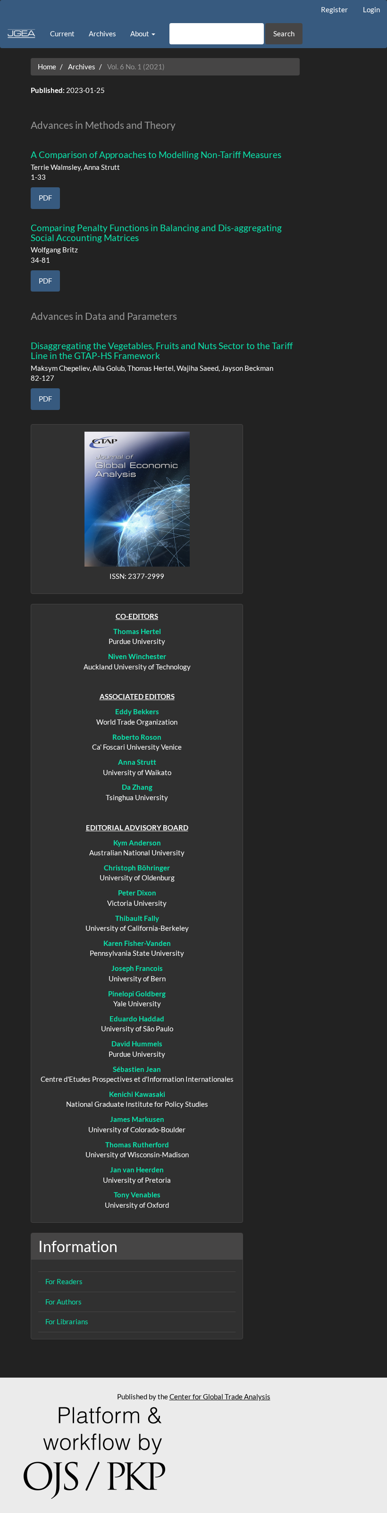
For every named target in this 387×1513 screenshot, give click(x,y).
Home (47, 66)
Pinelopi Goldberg (137, 993)
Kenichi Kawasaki (137, 1094)
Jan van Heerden (137, 1169)
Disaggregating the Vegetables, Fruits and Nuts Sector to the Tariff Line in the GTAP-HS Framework (162, 350)
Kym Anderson (137, 842)
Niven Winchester (137, 656)
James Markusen (137, 1119)
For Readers (64, 1281)
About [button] (140, 33)
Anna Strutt (137, 762)
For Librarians (66, 1321)
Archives (102, 33)
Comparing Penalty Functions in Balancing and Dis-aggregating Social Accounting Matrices (156, 232)
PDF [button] (45, 197)
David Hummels (136, 1043)
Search (283, 33)
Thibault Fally (137, 918)
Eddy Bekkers (137, 711)
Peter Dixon (137, 892)
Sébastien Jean (137, 1069)
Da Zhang (137, 787)
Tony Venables (137, 1194)
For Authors (63, 1301)
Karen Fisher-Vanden (137, 943)
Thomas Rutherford (137, 1144)
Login (371, 9)
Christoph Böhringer (137, 867)
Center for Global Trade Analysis (219, 1396)
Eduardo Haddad (136, 1018)
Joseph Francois (137, 968)
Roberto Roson (136, 737)
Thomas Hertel (137, 631)
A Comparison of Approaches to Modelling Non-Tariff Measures (156, 154)
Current (62, 33)
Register (334, 9)
